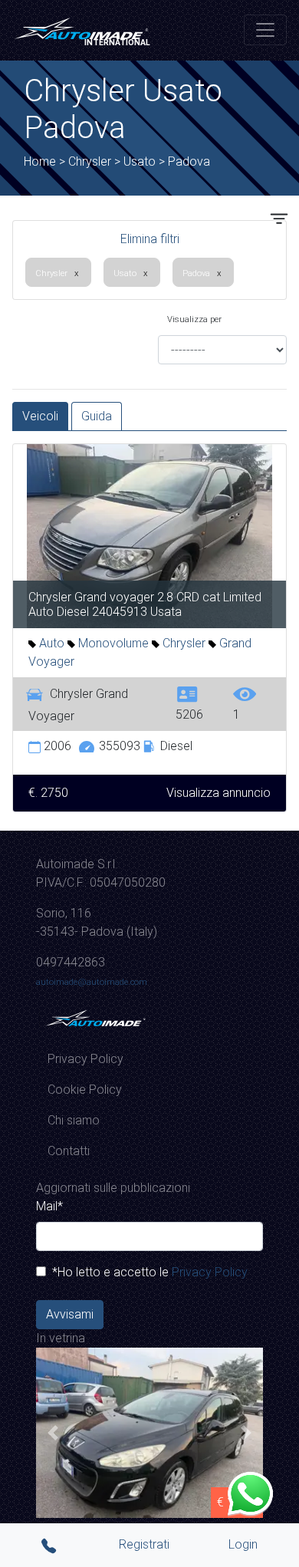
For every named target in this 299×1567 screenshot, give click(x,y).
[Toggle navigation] (265, 30)
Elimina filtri (149, 239)
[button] (53, 1433)
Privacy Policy (85, 1059)
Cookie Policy (85, 1089)
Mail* (49, 1206)
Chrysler (51, 273)
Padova (196, 273)
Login (243, 1544)
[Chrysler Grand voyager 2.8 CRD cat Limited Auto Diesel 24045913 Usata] (149, 535)
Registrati (144, 1544)
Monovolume (112, 643)
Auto (50, 643)
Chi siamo (74, 1120)
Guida (96, 416)
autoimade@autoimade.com (91, 981)
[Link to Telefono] (50, 1545)
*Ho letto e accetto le (147, 1272)
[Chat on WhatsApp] (249, 1492)
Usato (124, 273)
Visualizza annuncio (218, 792)
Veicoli (40, 416)
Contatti (69, 1151)
